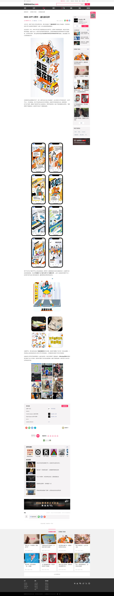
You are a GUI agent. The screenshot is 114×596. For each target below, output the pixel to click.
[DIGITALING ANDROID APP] (74, 583)
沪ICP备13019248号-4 (39, 593)
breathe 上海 (82, 19)
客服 (79, 1)
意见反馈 (46, 584)
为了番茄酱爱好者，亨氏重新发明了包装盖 (81, 105)
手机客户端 (26, 586)
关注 (77, 26)
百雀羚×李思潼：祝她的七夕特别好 (81, 119)
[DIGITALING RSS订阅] (86, 583)
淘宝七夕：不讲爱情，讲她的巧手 (81, 77)
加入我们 (25, 587)
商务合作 (36, 586)
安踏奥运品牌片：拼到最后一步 (44, 483)
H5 (86, 134)
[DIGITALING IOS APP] (77, 583)
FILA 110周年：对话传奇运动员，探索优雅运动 (48, 476)
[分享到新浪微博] (67, 20)
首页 (25, 8)
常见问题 (76, 1)
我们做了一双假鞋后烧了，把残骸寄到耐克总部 (48, 470)
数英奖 (88, 8)
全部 (67, 446)
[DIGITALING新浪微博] (83, 583)
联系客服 (46, 589)
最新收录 (26, 12)
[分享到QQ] (69, 20)
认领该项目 (64, 406)
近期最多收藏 (42, 12)
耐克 (79, 131)
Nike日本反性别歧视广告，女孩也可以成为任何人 (48, 463)
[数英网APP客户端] (93, 15)
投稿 (35, 589)
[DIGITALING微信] (80, 583)
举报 (58, 20)
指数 (71, 8)
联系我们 (36, 584)
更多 (88, 49)
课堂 (80, 8)
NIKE (75, 131)
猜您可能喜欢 (77, 128)
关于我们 (25, 583)
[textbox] (68, 4)
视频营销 (76, 134)
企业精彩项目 (76, 30)
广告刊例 (36, 587)
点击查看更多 (57, 574)
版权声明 (46, 587)
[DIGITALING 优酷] (89, 583)
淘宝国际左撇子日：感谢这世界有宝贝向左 (81, 63)
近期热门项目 (33, 12)
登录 (25, 1)
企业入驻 (36, 583)
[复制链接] (35, 428)
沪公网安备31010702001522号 (50, 593)
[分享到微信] (65, 20)
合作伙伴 (25, 584)
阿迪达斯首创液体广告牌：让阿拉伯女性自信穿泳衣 (49, 490)
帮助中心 (46, 583)
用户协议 (46, 586)
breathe (83, 131)
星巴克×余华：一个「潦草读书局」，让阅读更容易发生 (81, 91)
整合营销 (82, 134)
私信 (85, 26)
